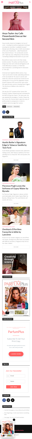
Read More (16, 160)
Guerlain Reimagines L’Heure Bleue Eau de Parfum (16, 410)
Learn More (16, 354)
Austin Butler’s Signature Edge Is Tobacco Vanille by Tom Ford (14, 145)
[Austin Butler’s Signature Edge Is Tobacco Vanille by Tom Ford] (16, 129)
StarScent (9, 106)
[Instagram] (12, 400)
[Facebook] (4, 400)
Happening (16, 140)
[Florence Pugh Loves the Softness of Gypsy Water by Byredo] (16, 172)
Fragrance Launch (7, 140)
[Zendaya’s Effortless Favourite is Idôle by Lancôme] (16, 216)
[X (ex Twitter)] (8, 400)
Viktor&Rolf (16, 106)
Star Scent (12, 183)
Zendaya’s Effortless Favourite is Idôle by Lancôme (11, 232)
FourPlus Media (19, 430)
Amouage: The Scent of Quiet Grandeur (14, 417)
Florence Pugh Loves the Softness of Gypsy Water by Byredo (15, 188)
